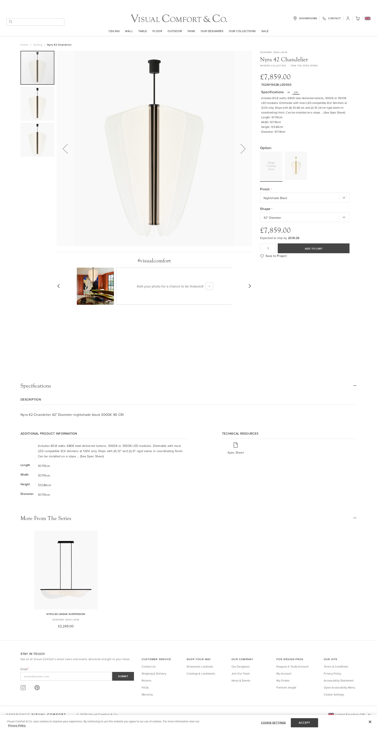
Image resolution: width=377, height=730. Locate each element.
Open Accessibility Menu (339, 687)
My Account (283, 673)
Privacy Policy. (17, 725)
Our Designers (212, 31)
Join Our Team (240, 673)
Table (142, 31)
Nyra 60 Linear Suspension (65, 614)
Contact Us (149, 666)
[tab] (188, 385)
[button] (367, 19)
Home (25, 44)
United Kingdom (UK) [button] (350, 714)
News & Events (240, 680)
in (289, 92)
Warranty (147, 694)
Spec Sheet (236, 452)
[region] (188, 722)
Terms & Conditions (336, 666)
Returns (146, 680)
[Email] (77, 676)
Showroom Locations (200, 666)
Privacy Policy (332, 673)
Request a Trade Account (292, 666)
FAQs (145, 687)
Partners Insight (286, 687)
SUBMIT (123, 676)
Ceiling (114, 31)
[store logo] (179, 18)
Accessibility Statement (339, 680)
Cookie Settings (334, 694)
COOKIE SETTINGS (273, 723)
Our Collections (242, 31)
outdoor (175, 31)
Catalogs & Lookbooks (201, 673)
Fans (191, 31)
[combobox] (35, 22)
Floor (157, 31)
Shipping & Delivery (154, 673)
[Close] (370, 722)
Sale (265, 31)
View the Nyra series (304, 65)
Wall (129, 31)
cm (296, 92)
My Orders (283, 680)
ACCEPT (304, 723)
